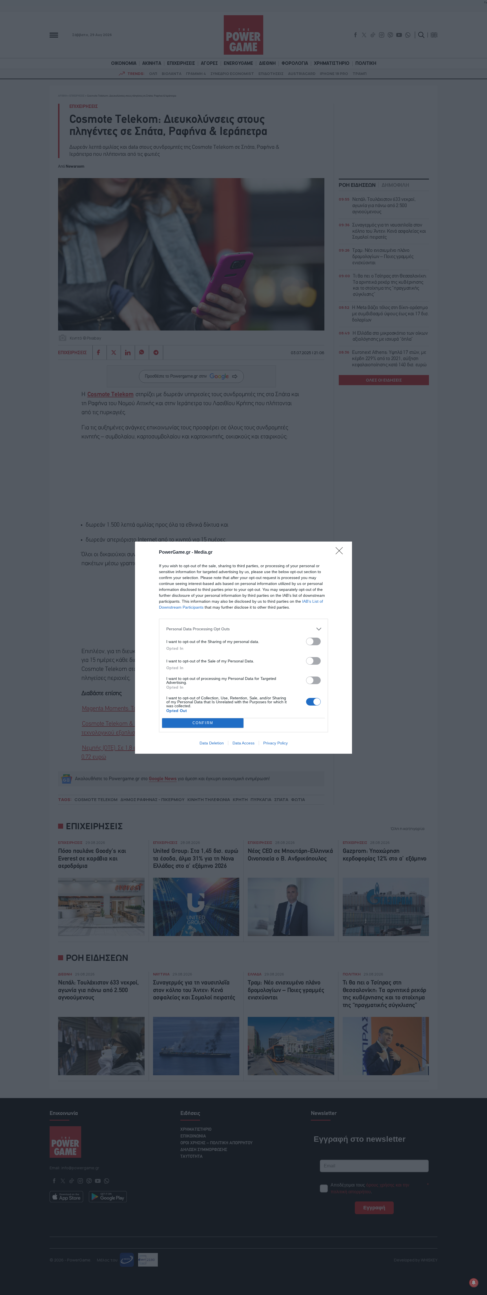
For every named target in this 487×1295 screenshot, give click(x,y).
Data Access (243, 743)
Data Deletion (212, 743)
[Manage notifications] (473, 1282)
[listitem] (243, 629)
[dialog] (243, 648)
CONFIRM (202, 723)
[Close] (341, 552)
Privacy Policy (275, 743)
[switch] (313, 641)
